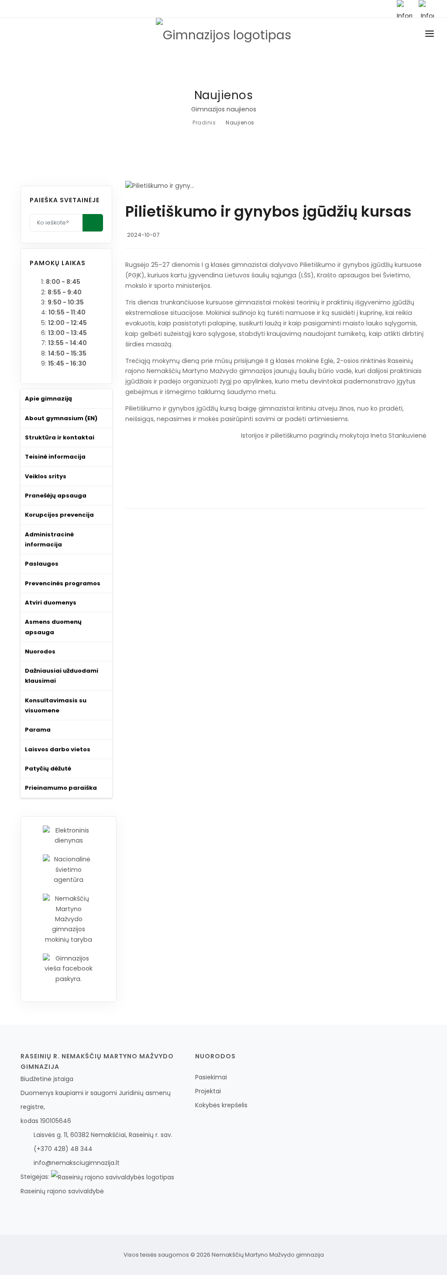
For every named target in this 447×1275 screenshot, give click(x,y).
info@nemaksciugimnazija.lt (77, 1162)
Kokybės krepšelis (221, 1105)
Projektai (208, 1091)
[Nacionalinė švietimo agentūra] (68, 869)
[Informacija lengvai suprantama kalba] (426, 8)
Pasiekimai (211, 1077)
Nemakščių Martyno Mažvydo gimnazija (268, 1255)
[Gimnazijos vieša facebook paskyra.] (68, 968)
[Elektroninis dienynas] (68, 835)
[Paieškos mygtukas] (93, 223)
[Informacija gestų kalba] (404, 8)
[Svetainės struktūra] (382, 8)
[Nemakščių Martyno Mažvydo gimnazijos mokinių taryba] (68, 919)
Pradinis (204, 122)
